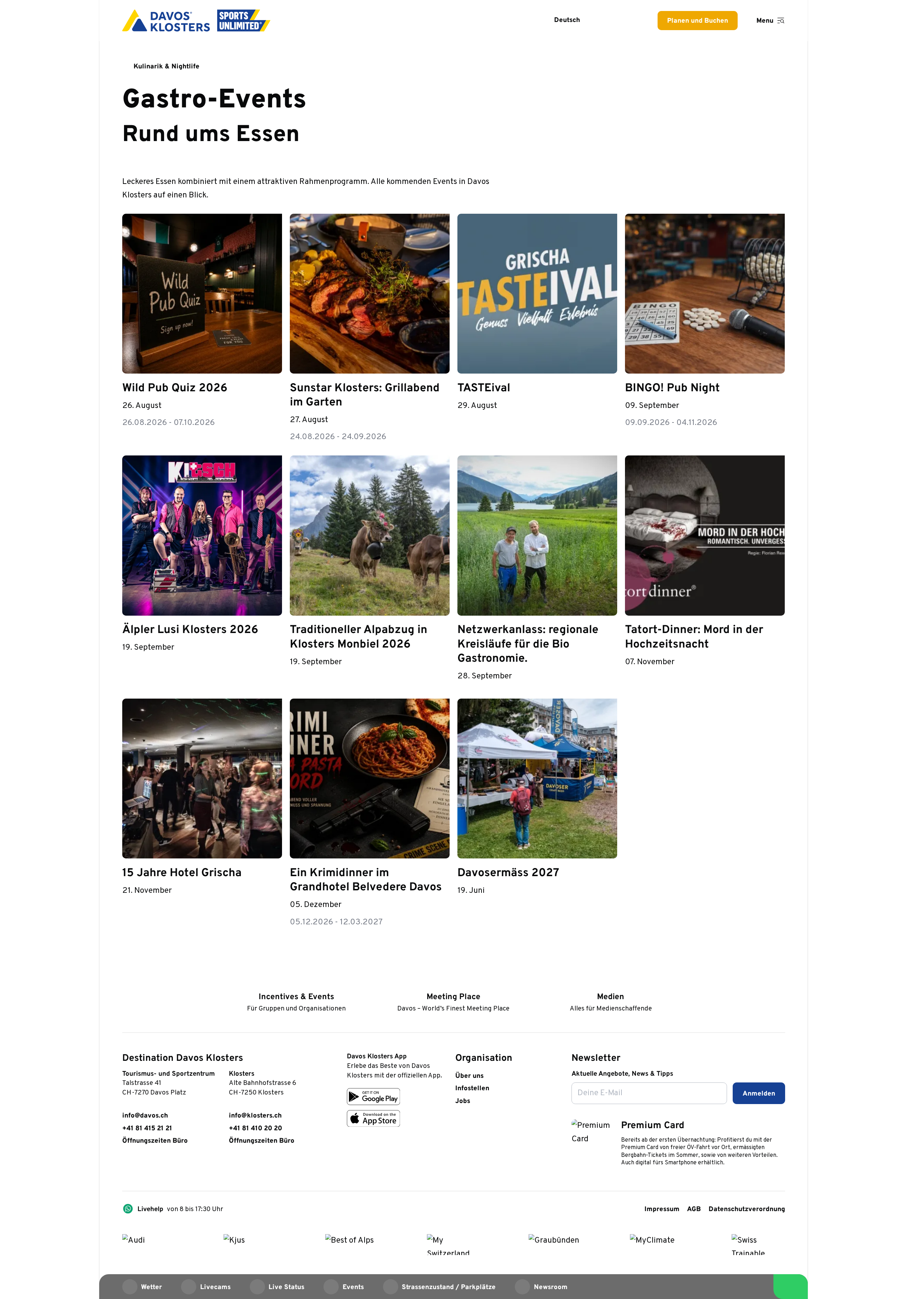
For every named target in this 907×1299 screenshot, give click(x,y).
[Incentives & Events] (296, 983)
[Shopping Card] (630, 20)
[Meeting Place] (453, 983)
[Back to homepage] (196, 21)
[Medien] (611, 983)
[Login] (607, 20)
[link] (127, 1167)
